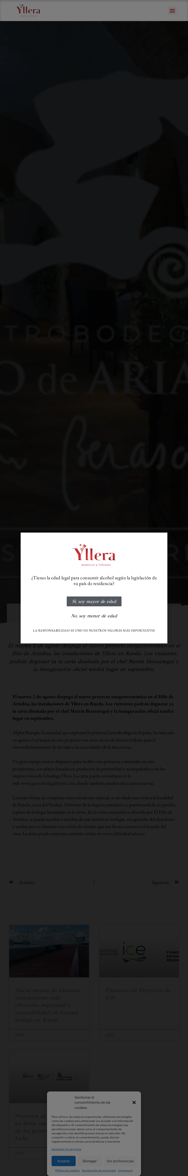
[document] (94, 588)
